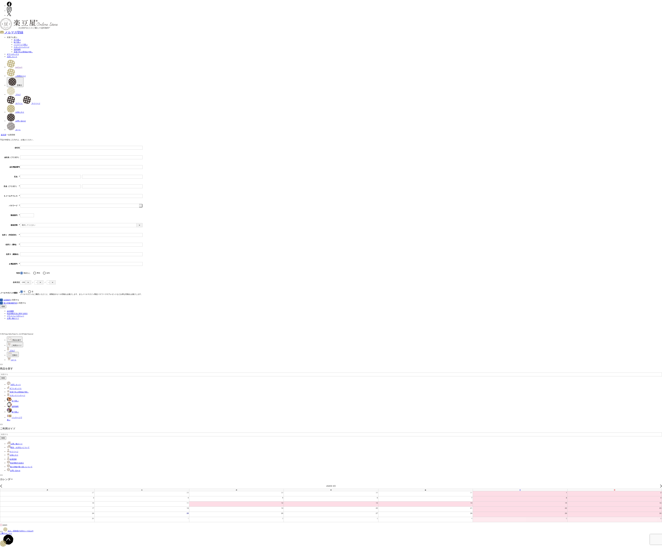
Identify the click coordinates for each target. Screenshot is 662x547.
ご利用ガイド (20, 76)
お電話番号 (14, 264)
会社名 (17, 148)
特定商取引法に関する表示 (17, 313)
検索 (3, 378)
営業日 (19, 85)
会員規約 (6, 300)
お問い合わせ (20, 121)
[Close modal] (1, 364)
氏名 (17, 177)
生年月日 (16, 282)
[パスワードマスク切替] (140, 205)
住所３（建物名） (13, 254)
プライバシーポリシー (15, 316)
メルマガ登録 (13, 32)
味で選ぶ (17, 42)
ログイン (19, 103)
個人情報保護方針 (10, 303)
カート (18, 130)
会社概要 (10, 311)
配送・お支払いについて (20, 447)
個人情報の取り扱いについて (21, 467)
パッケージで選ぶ (21, 45)
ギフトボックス (13, 54)
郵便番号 (15, 215)
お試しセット (12, 57)
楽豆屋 (3, 135)
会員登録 (13, 459)
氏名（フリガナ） (12, 186)
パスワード (14, 206)
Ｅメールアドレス (12, 196)
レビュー (18, 67)
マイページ (35, 103)
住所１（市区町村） (11, 235)
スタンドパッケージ (21, 47)
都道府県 (15, 225)
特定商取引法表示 (17, 463)
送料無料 (17, 49)
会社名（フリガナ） (12, 157)
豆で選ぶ (17, 40)
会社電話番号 (14, 167)
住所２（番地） (13, 244)
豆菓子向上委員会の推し (23, 52)
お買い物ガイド (13, 318)
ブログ (18, 95)
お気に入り (19, 112)
